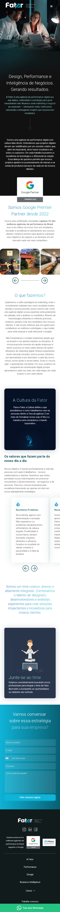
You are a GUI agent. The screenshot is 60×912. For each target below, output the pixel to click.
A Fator (30, 859)
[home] (19, 5)
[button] (51, 6)
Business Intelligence (30, 882)
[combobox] (7, 758)
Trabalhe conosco (30, 901)
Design (30, 874)
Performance (30, 867)
